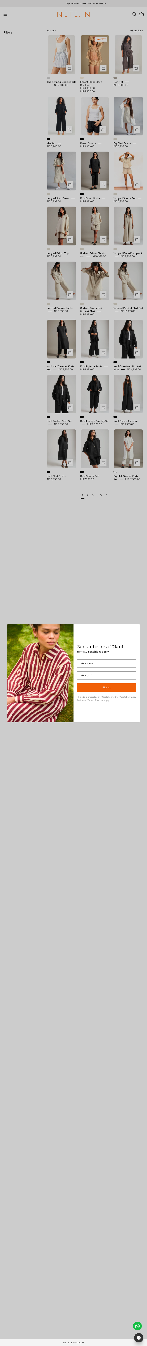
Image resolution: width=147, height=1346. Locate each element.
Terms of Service (95, 700)
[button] (73, 1342)
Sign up (107, 687)
